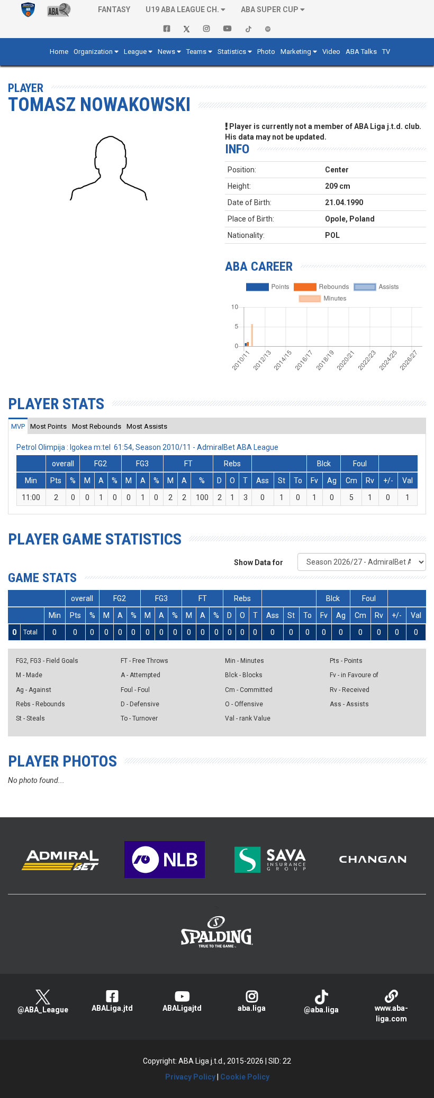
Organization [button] (93, 52)
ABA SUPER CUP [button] (270, 9)
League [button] (135, 52)
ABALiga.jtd (112, 1008)
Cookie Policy (244, 1077)
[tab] (18, 426)
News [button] (166, 52)
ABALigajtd (182, 1008)
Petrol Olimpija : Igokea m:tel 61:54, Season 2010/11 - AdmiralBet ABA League (147, 447)
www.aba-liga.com (391, 1013)
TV (386, 52)
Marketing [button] (296, 52)
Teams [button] (196, 52)
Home (59, 52)
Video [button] (331, 52)
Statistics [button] (232, 52)
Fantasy (114, 9)
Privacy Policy (190, 1077)
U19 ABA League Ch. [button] (182, 9)
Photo (266, 52)
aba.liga (252, 1008)
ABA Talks (361, 52)
